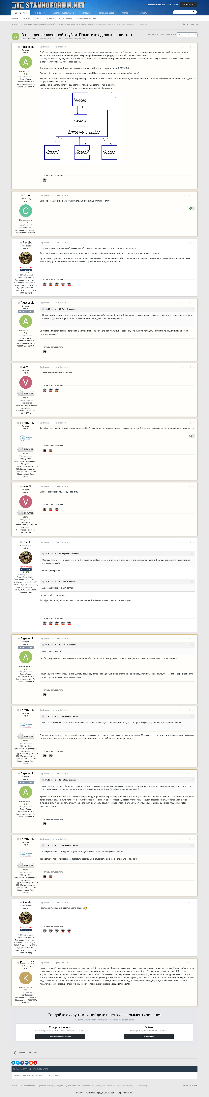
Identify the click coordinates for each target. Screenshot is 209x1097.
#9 (194, 639)
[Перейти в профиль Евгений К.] (25, 438)
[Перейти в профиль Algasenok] (15, 36)
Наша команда (65, 18)
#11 (193, 773)
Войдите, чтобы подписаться (163, 34)
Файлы (38, 18)
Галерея (26, 18)
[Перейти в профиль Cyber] (25, 210)
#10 (193, 710)
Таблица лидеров (106, 13)
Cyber (27, 195)
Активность (40, 13)
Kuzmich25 (27, 962)
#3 (194, 243)
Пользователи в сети (86, 18)
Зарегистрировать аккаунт (60, 1037)
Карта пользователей (63, 13)
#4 (194, 303)
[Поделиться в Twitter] (18, 1063)
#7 (194, 486)
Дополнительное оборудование (71, 39)
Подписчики (184, 35)
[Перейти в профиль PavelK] (25, 258)
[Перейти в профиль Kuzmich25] (25, 978)
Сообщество (21, 13)
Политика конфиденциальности (100, 1093)
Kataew (65, 780)
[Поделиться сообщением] (190, 47)
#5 (194, 367)
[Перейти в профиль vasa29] (25, 382)
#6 (194, 423)
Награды (86, 13)
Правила (50, 18)
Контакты (142, 13)
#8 (194, 542)
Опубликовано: (54, 47)
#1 (194, 47)
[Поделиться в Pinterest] (35, 1063)
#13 (193, 903)
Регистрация (188, 5)
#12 (193, 839)
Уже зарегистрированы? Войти (162, 5)
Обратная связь (125, 1093)
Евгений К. (27, 422)
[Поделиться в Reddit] (31, 1063)
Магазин (126, 13)
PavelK (27, 242)
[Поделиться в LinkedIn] (13, 1063)
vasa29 (27, 367)
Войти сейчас (148, 1037)
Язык (78, 1093)
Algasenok (33, 39)
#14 (193, 963)
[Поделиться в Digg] (27, 1063)
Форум (15, 18)
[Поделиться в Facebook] (22, 1063)
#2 (194, 195)
